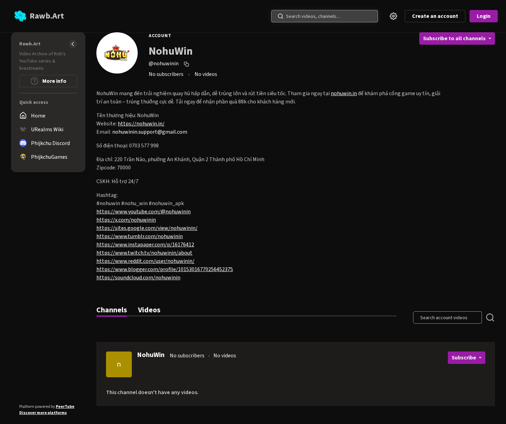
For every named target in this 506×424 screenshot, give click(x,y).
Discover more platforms (43, 413)
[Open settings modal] (393, 16)
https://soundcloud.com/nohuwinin (138, 277)
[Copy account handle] (187, 64)
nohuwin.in (344, 93)
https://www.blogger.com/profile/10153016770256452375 (164, 269)
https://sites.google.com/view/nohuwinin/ (147, 228)
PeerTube (65, 407)
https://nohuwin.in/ (141, 123)
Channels (111, 309)
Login (484, 16)
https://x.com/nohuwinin (126, 220)
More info (53, 81)
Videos (149, 309)
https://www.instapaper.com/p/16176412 (145, 244)
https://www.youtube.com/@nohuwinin (143, 211)
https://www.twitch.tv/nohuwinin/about (144, 253)
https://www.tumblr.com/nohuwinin (139, 236)
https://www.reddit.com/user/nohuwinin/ (145, 261)
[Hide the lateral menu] (73, 44)
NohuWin (151, 355)
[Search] (280, 16)
